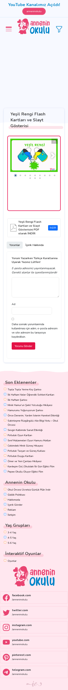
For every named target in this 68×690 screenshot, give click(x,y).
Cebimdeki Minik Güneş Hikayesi (25, 445)
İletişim (12, 515)
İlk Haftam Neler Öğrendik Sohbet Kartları (31, 394)
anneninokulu (34, 11)
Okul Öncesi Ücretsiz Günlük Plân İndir (29, 489)
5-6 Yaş (12, 543)
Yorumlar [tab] (14, 245)
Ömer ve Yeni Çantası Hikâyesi (24, 461)
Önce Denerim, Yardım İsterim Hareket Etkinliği (33, 415)
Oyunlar (12, 561)
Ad (13, 304)
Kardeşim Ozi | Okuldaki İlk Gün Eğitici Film (31, 466)
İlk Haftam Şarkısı (17, 400)
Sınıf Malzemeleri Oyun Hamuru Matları (29, 440)
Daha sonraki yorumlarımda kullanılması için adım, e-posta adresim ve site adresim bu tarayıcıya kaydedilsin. (35, 330)
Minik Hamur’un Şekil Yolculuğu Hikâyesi (30, 405)
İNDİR (53, 227)
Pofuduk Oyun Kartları (20, 435)
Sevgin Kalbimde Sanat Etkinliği (25, 430)
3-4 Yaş (12, 532)
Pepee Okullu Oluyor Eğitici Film (25, 471)
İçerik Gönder (15, 504)
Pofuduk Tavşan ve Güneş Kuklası (26, 451)
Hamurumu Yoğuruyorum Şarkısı (25, 410)
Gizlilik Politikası (16, 494)
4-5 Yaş (12, 537)
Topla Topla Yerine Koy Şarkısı (24, 389)
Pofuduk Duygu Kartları (20, 456)
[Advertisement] (34, 71)
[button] (9, 26)
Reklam (12, 509)
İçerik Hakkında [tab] (34, 245)
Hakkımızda (14, 499)
